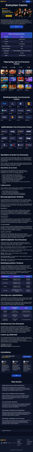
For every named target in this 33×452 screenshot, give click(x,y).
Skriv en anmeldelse (27, 356)
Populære (3, 67)
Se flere (16, 375)
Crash (20, 67)
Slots (28, 67)
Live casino (12, 67)
